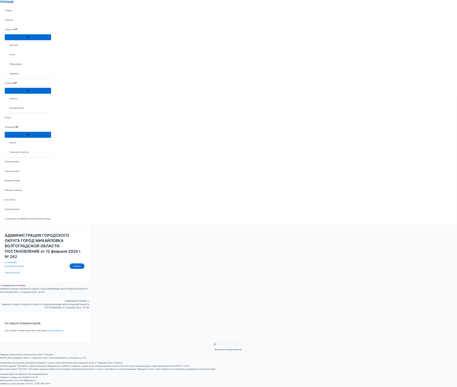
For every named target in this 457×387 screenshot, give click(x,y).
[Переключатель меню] (28, 37)
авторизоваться (55, 330)
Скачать (77, 266)
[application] (15, 29)
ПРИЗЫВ (6, 2)
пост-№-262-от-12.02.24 (14, 266)
